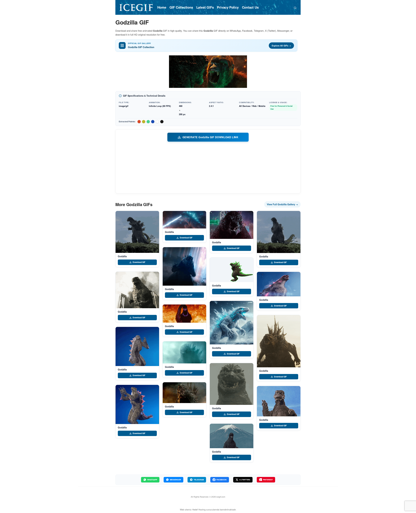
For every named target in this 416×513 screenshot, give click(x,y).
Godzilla (122, 256)
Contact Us (250, 7)
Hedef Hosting (199, 509)
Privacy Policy (228, 7)
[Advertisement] (208, 167)
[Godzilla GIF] (137, 232)
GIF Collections (181, 7)
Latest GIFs (205, 7)
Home (161, 7)
